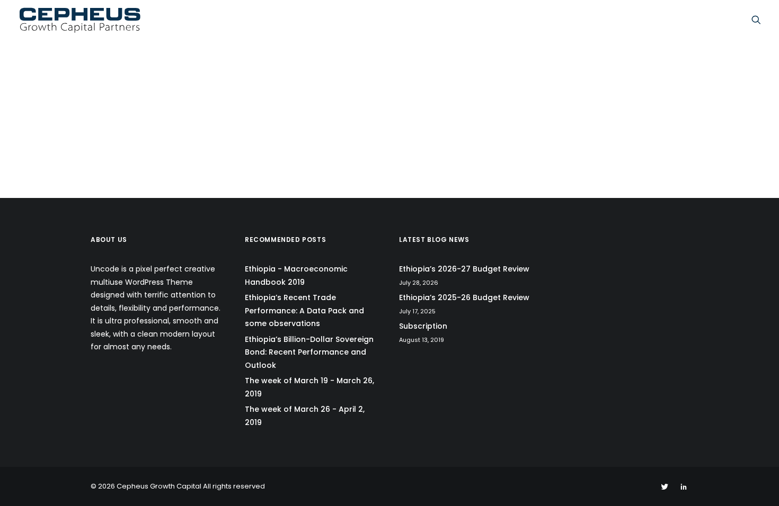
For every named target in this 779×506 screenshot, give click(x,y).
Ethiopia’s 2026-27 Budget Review (464, 269)
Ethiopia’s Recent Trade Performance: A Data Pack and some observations (304, 310)
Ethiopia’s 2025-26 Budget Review (464, 297)
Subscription (423, 326)
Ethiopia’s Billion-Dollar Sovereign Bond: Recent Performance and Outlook (309, 352)
